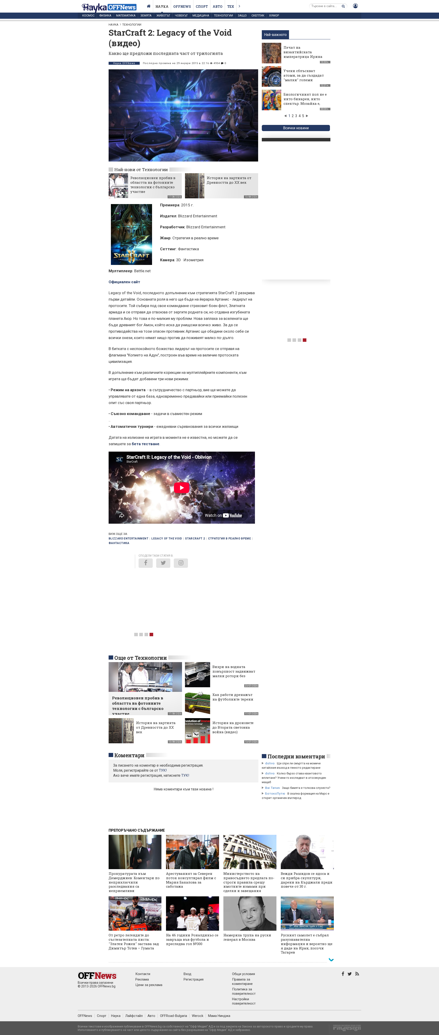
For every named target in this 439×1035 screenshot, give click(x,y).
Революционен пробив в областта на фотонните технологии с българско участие (152, 184)
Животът (163, 15)
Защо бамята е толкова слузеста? (306, 788)
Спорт (202, 6)
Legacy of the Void (166, 538)
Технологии (223, 15)
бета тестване (145, 444)
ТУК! (185, 775)
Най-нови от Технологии (141, 169)
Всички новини (296, 128)
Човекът (181, 15)
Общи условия (243, 974)
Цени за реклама (148, 985)
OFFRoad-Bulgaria (173, 1016)
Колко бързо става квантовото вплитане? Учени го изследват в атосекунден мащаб (294, 778)
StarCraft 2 (195, 538)
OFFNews (85, 1016)
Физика (105, 15)
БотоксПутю (275, 793)
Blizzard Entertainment (128, 538)
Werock (197, 1016)
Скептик (258, 15)
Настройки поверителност (244, 1001)
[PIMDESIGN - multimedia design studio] (345, 1029)
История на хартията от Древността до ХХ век (229, 180)
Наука (162, 6)
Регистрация (193, 979)
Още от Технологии (140, 657)
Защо (242, 15)
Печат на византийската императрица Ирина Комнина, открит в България (303, 56)
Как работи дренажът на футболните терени (232, 696)
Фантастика (119, 543)
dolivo (270, 763)
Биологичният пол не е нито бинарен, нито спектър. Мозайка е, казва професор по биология (305, 103)
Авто (217, 6)
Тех (230, 6)
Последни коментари (296, 756)
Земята (146, 15)
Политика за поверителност (244, 991)
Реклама (142, 979)
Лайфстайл (134, 1016)
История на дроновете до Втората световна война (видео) (233, 727)
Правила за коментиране (242, 981)
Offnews (182, 6)
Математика (126, 15)
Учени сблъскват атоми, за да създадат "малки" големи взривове (304, 77)
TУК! (163, 770)
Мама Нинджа (219, 1016)
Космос (88, 15)
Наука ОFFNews (124, 63)
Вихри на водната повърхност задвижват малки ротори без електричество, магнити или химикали (233, 678)
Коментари (129, 755)
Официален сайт (124, 282)
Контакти (142, 974)
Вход (187, 974)
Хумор (274, 15)
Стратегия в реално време (229, 538)
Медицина (201, 15)
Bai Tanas (272, 788)
